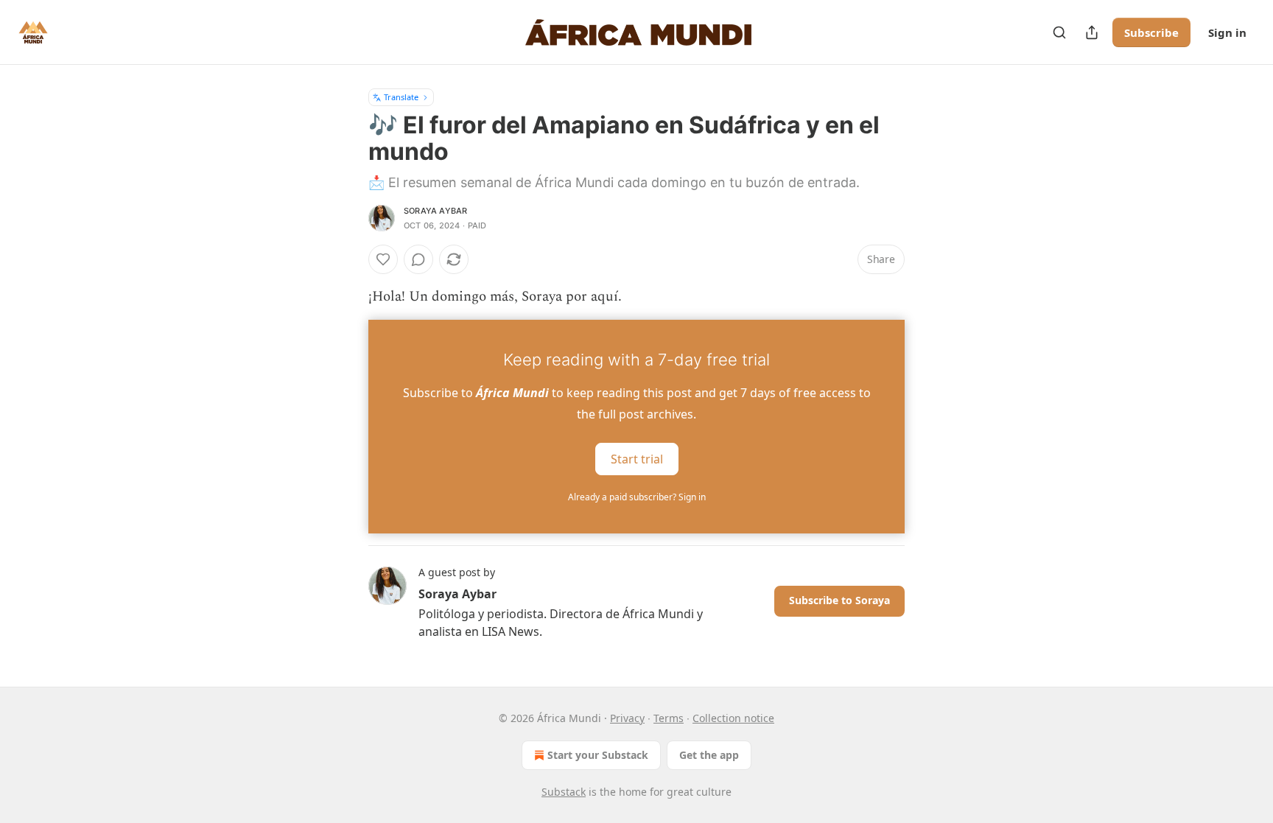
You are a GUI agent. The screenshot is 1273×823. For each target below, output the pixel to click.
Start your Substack (597, 755)
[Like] (383, 259)
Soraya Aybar (435, 211)
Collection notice (733, 718)
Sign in (1227, 32)
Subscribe (1151, 32)
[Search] (1059, 32)
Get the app (709, 755)
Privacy (627, 718)
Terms (668, 718)
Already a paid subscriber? (637, 497)
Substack (563, 792)
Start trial (637, 459)
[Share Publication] (1092, 32)
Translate (401, 96)
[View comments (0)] (418, 259)
